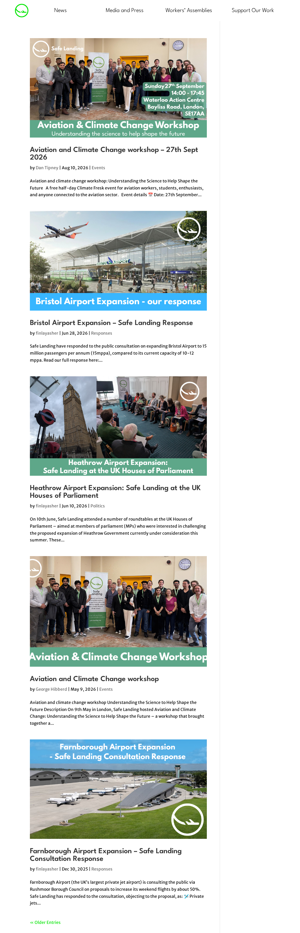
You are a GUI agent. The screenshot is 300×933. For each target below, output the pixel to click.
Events (98, 167)
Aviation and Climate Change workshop (94, 679)
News (60, 10)
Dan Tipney (47, 167)
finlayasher (47, 333)
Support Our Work (253, 10)
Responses (101, 333)
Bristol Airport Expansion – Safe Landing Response (111, 323)
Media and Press (125, 10)
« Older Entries (45, 922)
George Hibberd (51, 689)
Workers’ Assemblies (189, 10)
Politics (98, 506)
